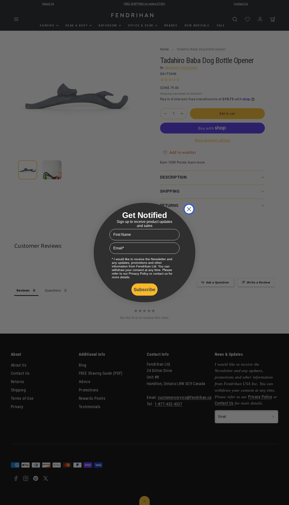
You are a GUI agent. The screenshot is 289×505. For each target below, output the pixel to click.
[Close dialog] (188, 209)
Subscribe (144, 289)
